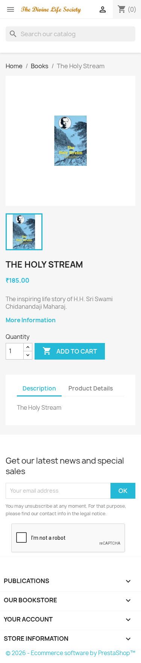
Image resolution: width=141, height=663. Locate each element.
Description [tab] (39, 388)
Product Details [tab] (90, 388)
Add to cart (69, 350)
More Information (31, 320)
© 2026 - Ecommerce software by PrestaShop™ (70, 653)
